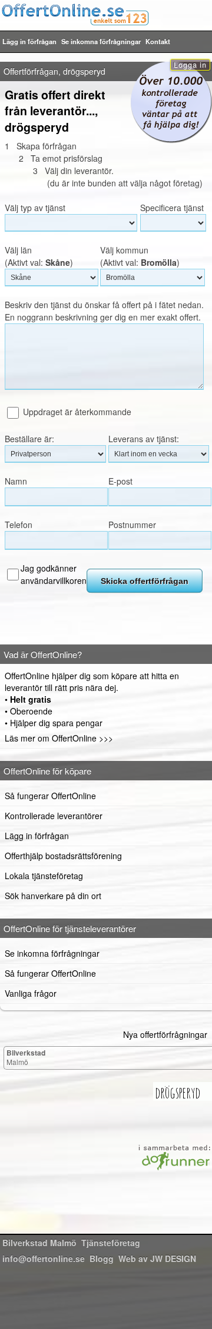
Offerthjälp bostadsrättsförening (63, 855)
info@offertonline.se (43, 1258)
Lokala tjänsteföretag (44, 875)
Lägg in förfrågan (29, 41)
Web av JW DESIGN (157, 1258)
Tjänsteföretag (110, 1242)
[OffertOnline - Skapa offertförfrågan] (106, 14)
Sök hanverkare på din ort (53, 895)
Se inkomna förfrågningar (101, 41)
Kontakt (157, 41)
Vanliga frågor (31, 993)
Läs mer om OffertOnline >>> (59, 738)
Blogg (102, 1258)
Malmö (25, 1057)
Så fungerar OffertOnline (50, 796)
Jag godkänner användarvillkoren (54, 574)
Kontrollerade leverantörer (53, 816)
